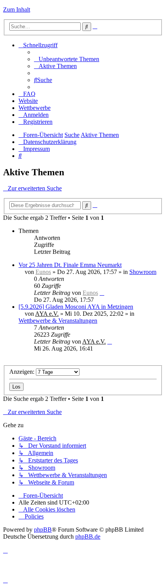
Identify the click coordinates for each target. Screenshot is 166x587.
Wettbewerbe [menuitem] (35, 107)
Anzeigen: (22, 371)
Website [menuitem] (28, 101)
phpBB (43, 529)
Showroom (142, 272)
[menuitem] (66, 59)
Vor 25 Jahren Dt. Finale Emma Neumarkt (70, 265)
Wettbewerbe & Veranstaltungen (58, 320)
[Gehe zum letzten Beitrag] (102, 292)
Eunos (43, 272)
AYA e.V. (47, 313)
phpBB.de (87, 536)
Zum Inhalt (16, 9)
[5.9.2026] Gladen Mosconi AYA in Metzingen (76, 306)
